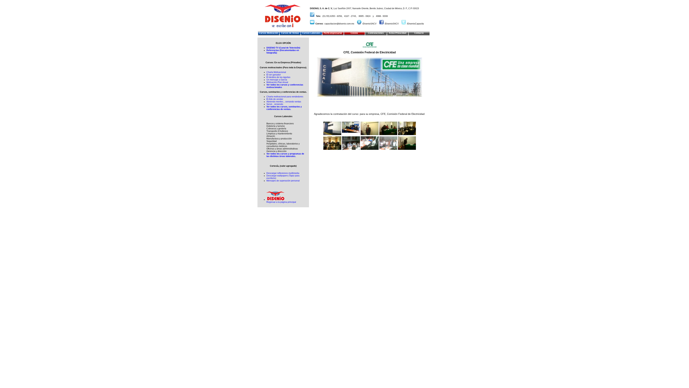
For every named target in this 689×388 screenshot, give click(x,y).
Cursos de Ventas (290, 33)
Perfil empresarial (333, 33)
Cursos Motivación (268, 33)
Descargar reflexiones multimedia (282, 173)
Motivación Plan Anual (277, 82)
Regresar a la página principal (281, 202)
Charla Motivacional (276, 72)
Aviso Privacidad (397, 33)
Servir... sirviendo (274, 104)
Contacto (419, 33)
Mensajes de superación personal (283, 180)
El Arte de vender (274, 99)
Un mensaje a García (276, 79)
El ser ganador (273, 74)
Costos (354, 33)
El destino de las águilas (278, 77)
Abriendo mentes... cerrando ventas (283, 101)
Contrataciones (376, 33)
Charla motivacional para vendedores (284, 96)
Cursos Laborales (311, 33)
